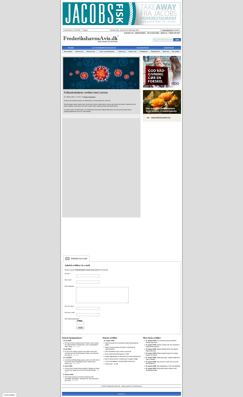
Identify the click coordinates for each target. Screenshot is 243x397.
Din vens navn (69, 306)
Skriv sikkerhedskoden (72, 319)
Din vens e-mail (70, 312)
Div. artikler (175, 51)
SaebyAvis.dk (169, 48)
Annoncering (140, 33)
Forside (71, 48)
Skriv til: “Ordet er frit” (170, 33)
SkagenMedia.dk (168, 30)
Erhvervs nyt (91, 51)
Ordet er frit (132, 51)
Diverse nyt (79, 51)
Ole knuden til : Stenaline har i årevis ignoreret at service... (82, 378)
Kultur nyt (122, 51)
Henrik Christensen (89, 97)
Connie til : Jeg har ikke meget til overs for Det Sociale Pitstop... (82, 370)
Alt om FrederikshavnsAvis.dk (104, 48)
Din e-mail (68, 280)
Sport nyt (166, 51)
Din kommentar (69, 286)
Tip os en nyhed (153, 33)
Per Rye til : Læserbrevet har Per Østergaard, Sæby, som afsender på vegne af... (82, 353)
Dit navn (68, 273)
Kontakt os (128, 33)
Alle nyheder (68, 51)
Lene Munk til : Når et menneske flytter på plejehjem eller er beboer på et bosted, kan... (82, 361)
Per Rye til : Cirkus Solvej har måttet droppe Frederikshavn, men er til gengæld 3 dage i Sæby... (81, 344)
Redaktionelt (155, 51)
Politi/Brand (144, 51)
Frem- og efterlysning (107, 51)
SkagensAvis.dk (143, 48)
